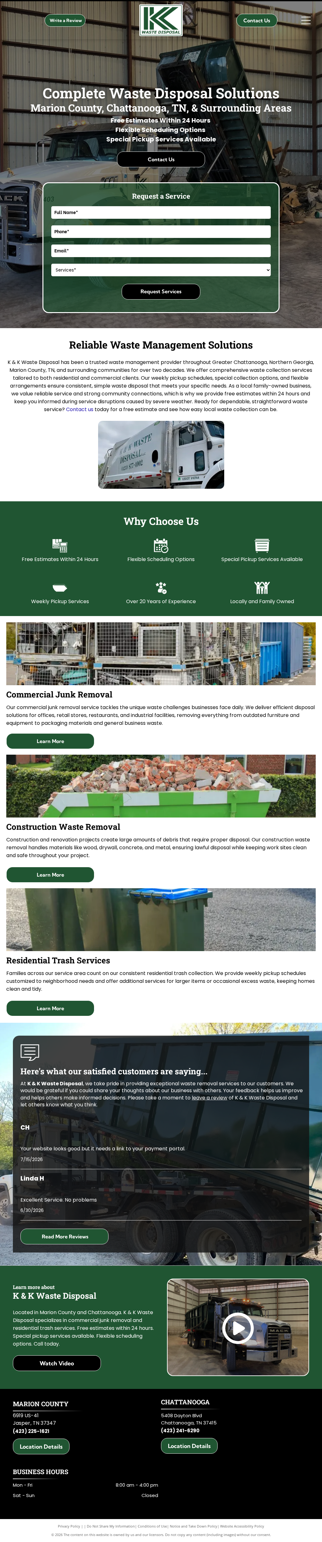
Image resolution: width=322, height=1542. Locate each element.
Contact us (79, 409)
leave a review (209, 1097)
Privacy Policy (69, 1526)
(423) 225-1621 (31, 1431)
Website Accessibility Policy (242, 1526)
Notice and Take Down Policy (193, 1526)
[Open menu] (306, 20)
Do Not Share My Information (111, 1526)
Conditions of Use (152, 1526)
